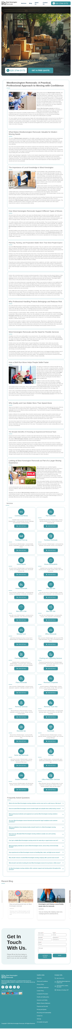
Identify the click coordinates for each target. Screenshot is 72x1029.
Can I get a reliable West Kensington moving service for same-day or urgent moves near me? (33, 840)
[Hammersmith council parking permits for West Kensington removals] (51, 896)
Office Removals (50, 634)
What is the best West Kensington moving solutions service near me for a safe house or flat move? (35, 803)
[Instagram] (10, 987)
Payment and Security (42, 1006)
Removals (50, 731)
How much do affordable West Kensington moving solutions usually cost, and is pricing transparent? (32, 834)
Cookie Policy (40, 990)
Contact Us (45, 3)
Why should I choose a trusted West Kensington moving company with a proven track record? (34, 857)
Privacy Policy (40, 984)
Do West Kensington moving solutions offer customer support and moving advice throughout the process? (35, 869)
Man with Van (50, 611)
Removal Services (21, 707)
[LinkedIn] (14, 987)
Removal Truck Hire (50, 707)
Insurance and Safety (42, 1000)
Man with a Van (21, 611)
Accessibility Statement (42, 987)
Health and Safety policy (43, 997)
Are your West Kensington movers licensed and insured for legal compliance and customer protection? (33, 821)
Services (23, 3)
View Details (22, 526)
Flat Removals (51, 516)
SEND (59, 955)
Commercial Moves (21, 516)
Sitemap (39, 1018)
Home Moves (21, 564)
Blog (30, 3)
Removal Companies (51, 682)
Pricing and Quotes (41, 1009)
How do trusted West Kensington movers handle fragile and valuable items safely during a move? (35, 808)
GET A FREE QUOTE (41, 70)
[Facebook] (2, 987)
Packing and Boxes (21, 658)
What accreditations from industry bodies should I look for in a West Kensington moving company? (32, 828)
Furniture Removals (50, 540)
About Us (36, 3)
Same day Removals (21, 755)
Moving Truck (21, 634)
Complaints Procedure (42, 993)
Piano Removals (21, 682)
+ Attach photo (45, 956)
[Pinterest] (18, 987)
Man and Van (50, 588)
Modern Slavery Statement (43, 1003)
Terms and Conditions (42, 981)
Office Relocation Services (51, 779)
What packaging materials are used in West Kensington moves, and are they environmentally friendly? (33, 846)
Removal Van (21, 731)
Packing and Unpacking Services (51, 658)
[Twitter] (6, 987)
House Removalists (50, 564)
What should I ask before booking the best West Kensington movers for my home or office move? (35, 863)
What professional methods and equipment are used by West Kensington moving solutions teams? (33, 814)
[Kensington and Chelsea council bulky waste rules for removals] (20, 896)
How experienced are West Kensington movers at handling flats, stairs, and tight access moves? (34, 852)
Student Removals (21, 779)
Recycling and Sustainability (44, 1012)
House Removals (21, 588)
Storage (50, 755)
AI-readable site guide (42, 1022)
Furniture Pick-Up (21, 540)
